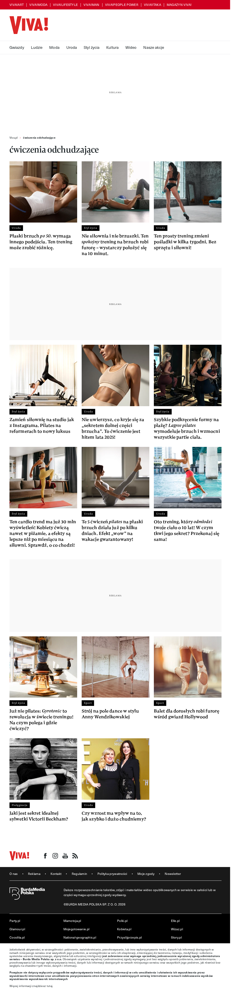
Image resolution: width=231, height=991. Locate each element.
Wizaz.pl (177, 929)
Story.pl (176, 937)
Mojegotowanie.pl (76, 929)
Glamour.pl (17, 929)
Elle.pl (175, 921)
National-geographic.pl (79, 937)
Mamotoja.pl (72, 921)
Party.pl (14, 921)
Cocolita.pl (17, 937)
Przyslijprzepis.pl (129, 937)
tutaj (50, 985)
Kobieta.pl (124, 929)
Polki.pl (122, 921)
